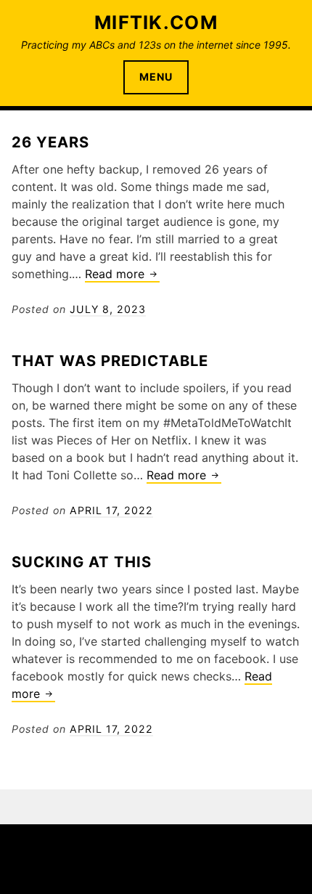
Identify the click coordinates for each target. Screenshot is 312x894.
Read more (122, 275)
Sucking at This (82, 562)
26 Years (50, 142)
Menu (156, 76)
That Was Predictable (110, 360)
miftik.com (156, 22)
